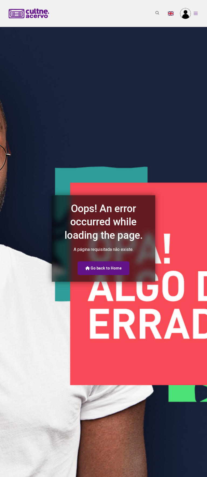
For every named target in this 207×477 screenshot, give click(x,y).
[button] (157, 13)
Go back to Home (106, 268)
